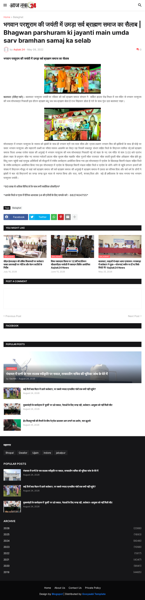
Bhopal (10, 452)
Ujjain (35, 452)
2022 (72, 553)
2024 (72, 540)
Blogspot (57, 593)
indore (47, 452)
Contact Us (75, 587)
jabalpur (60, 452)
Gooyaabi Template (94, 593)
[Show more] (75, 217)
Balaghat (18, 17)
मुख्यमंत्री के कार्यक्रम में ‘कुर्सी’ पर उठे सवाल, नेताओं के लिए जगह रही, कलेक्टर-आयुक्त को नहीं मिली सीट (67, 404)
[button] (5, 5)
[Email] (68, 217)
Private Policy (93, 587)
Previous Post (13, 316)
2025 (72, 534)
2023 (72, 546)
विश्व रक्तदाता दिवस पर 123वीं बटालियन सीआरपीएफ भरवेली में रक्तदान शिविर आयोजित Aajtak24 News (70, 264)
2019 (72, 572)
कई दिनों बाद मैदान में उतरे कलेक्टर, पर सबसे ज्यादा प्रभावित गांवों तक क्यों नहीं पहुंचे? (59, 389)
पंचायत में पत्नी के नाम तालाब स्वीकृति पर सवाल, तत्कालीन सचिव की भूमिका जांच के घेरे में (60, 470)
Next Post (134, 316)
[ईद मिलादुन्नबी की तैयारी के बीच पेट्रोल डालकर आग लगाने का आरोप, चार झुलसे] (12, 425)
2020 (72, 565)
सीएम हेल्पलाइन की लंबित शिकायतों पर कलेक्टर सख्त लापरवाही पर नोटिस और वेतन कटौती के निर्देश (24, 264)
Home (7, 17)
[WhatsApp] (54, 217)
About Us (59, 587)
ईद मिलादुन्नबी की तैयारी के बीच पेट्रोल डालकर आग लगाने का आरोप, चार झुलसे (57, 420)
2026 (72, 528)
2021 (72, 559)
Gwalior (23, 452)
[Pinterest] (61, 217)
